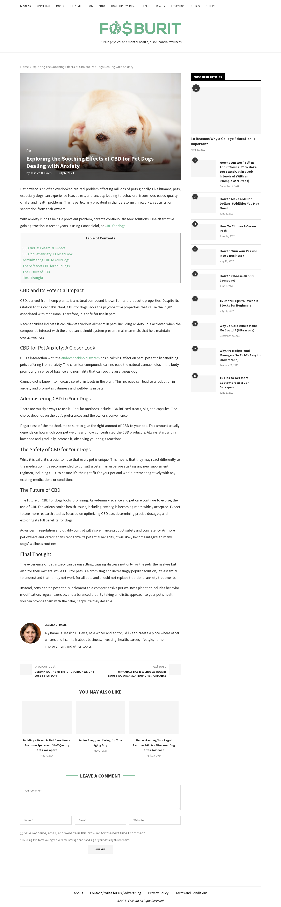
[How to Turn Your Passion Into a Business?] (203, 257)
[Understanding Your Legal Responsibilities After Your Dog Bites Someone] (154, 717)
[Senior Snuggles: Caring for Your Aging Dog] (100, 717)
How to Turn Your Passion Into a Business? (239, 253)
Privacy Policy (158, 893)
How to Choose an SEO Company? (237, 278)
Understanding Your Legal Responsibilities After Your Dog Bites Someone (154, 745)
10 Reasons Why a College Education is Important (223, 141)
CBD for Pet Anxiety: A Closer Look (47, 254)
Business (25, 6)
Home (24, 67)
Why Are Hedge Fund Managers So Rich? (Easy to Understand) (240, 355)
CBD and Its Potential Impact (43, 248)
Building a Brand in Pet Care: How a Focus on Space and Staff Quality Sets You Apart (47, 745)
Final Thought (32, 278)
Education (178, 6)
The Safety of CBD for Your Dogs (46, 266)
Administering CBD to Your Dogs (46, 260)
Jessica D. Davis (41, 173)
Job (90, 6)
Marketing (43, 6)
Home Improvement (123, 6)
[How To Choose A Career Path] (203, 232)
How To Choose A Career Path (238, 228)
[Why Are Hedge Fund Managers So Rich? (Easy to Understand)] (203, 356)
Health (146, 6)
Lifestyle (76, 6)
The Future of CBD (36, 272)
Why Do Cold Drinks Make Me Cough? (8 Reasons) (238, 328)
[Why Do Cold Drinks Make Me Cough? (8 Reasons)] (203, 331)
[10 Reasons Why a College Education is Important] (226, 110)
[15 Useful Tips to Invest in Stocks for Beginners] (203, 306)
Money (60, 6)
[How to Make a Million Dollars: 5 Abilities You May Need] (203, 205)
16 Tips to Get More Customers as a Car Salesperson (234, 382)
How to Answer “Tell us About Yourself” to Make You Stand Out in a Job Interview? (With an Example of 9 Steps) (238, 171)
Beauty (160, 6)
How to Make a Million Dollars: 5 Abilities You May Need (239, 203)
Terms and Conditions (191, 893)
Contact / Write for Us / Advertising (115, 893)
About (78, 893)
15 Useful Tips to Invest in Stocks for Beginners (239, 303)
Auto (102, 6)
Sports (195, 6)
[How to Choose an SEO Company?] (203, 282)
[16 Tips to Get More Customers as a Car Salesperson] (203, 383)
